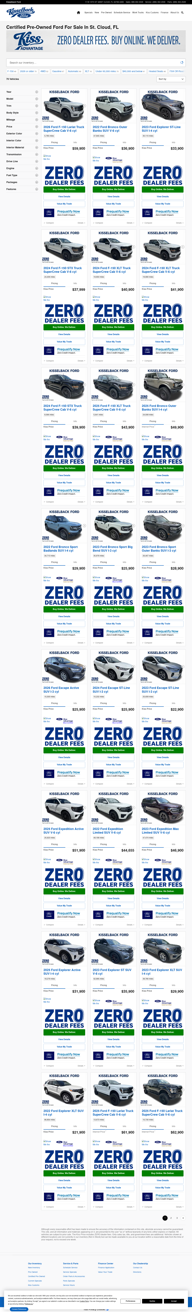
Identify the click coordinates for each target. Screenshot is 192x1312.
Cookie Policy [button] (84, 1301)
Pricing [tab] (54, 142)
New (97, 12)
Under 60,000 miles (107, 71)
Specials (89, 12)
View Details (64, 196)
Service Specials (70, 1272)
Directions (137, 1272)
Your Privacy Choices (94, 1309)
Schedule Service (122, 12)
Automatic (74, 71)
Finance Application (106, 1268)
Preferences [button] (29, 1304)
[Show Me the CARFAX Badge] (48, 158)
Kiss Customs (152, 12)
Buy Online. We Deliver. (64, 189)
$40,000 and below (134, 71)
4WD (44, 71)
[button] (64, 136)
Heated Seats (157, 71)
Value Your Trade (105, 1272)
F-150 (11, 71)
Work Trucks (138, 12)
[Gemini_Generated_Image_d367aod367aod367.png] (96, 41)
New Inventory (34, 1268)
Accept (174, 1301)
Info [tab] (75, 142)
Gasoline (58, 71)
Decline (152, 1301)
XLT (88, 71)
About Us (174, 12)
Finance (164, 12)
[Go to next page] (183, 1218)
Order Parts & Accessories (74, 1276)
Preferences (130, 1301)
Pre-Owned (106, 12)
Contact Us (137, 1268)
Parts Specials (69, 1281)
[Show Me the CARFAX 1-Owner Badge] (98, 159)
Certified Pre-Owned (36, 1276)
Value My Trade (64, 204)
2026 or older (28, 71)
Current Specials (35, 1281)
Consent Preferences (19, 1309)
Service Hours (69, 1285)
